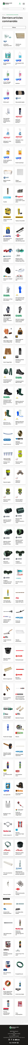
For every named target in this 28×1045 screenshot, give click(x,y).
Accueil (3, 14)
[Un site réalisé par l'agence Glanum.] (14, 1043)
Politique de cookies (14, 1036)
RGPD (14, 1035)
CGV (14, 1032)
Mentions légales (14, 1031)
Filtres (14, 27)
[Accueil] (7, 4)
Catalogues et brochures (14, 1033)
